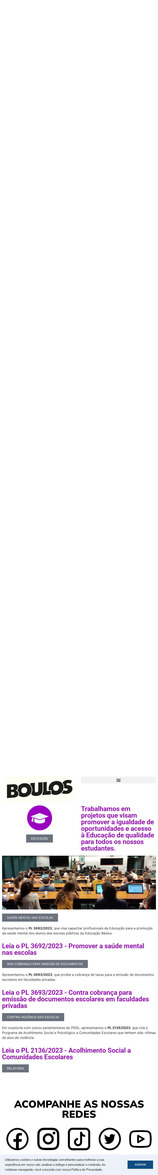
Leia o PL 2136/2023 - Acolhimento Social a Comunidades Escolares (66, 1053)
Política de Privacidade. (87, 1169)
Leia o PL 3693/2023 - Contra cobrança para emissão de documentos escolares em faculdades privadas (75, 999)
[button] (118, 780)
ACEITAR (140, 1164)
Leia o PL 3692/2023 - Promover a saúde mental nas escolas (73, 949)
